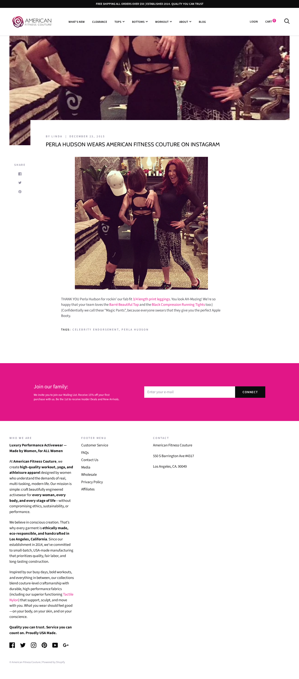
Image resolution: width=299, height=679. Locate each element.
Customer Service (94, 445)
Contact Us (89, 460)
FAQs (85, 452)
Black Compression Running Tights (179, 304)
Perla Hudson (135, 329)
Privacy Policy (92, 482)
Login (254, 21)
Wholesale (89, 474)
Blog (202, 21)
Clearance (99, 21)
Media (85, 467)
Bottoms (138, 21)
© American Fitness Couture (24, 662)
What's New (77, 21)
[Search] (287, 21)
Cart (270, 21)
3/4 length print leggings (151, 299)
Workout (162, 21)
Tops (117, 21)
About (183, 21)
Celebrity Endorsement (95, 329)
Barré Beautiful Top (124, 304)
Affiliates (88, 489)
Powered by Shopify (53, 662)
